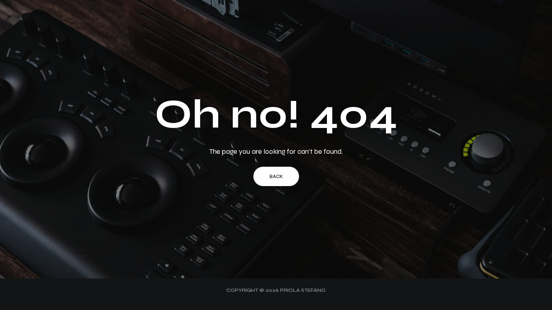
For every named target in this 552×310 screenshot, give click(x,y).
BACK (276, 176)
